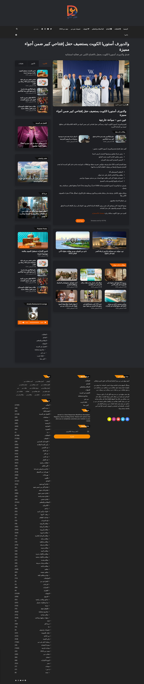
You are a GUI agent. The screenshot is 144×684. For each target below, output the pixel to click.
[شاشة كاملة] (20, 322)
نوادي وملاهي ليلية (43, 575)
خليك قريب (40, 356)
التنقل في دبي (44, 581)
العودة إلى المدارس (42, 441)
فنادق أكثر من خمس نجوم (40, 487)
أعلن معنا (42, 359)
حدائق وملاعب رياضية (42, 599)
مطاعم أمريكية (44, 526)
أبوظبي (48, 381)
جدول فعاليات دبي (34, 388)
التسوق (46, 596)
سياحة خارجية (46, 648)
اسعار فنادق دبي (23, 384)
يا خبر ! (126, 35)
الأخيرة (45, 63)
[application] (33, 316)
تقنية (48, 621)
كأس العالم (45, 466)
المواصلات (47, 578)
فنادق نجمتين (44, 499)
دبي (18, 388)
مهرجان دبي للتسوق (42, 472)
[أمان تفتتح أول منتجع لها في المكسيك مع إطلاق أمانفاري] (66, 275)
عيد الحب (45, 457)
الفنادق (108, 29)
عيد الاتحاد (45, 450)
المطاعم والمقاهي (97, 29)
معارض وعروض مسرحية (41, 469)
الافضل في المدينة (41, 346)
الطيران (46, 590)
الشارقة (47, 426)
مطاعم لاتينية (44, 551)
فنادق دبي (37, 394)
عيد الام (46, 453)
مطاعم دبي (29, 394)
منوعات (47, 666)
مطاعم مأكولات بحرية (42, 554)
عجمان (48, 657)
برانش (46, 508)
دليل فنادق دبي (46, 391)
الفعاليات (117, 29)
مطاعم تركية (44, 539)
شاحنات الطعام (44, 517)
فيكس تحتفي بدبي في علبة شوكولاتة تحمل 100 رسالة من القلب (27, 81)
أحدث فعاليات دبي (28, 381)
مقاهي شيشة (44, 572)
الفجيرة (48, 429)
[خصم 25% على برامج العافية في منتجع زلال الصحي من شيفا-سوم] (91, 296)
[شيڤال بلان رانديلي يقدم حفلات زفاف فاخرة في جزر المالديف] (91, 275)
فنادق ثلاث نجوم (43, 490)
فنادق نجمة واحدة (43, 496)
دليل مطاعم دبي (36, 391)
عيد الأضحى (45, 447)
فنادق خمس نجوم (43, 493)
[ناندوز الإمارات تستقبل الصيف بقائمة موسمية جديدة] (42, 73)
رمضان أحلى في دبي (44, 642)
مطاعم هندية (44, 560)
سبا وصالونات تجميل (42, 602)
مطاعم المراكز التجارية (41, 536)
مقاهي (46, 569)
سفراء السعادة (45, 645)
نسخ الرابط (80, 220)
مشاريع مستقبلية (39, 349)
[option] (33, 137)
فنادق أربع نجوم (43, 484)
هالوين (46, 478)
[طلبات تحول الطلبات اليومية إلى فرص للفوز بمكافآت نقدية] (42, 109)
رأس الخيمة (46, 639)
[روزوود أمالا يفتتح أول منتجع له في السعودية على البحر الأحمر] (115, 275)
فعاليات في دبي (46, 394)
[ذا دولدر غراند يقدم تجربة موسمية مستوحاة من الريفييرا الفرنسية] (84, 139)
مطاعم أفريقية (44, 523)
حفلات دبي (24, 388)
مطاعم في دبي (20, 394)
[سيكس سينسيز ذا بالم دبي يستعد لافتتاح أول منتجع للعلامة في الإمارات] (115, 296)
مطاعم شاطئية (44, 542)
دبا (47, 432)
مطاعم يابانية (44, 566)
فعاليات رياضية (44, 463)
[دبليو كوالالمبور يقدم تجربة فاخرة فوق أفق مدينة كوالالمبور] (120, 139)
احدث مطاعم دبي (34, 384)
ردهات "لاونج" (44, 514)
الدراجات (45, 584)
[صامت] (23, 322)
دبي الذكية (47, 636)
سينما (46, 605)
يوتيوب (46, 420)
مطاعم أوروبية (44, 529)
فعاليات (27, 391)
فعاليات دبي (20, 391)
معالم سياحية (44, 615)
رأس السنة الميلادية (42, 444)
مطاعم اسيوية (44, 532)
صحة (46, 672)
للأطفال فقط (44, 608)
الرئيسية (125, 29)
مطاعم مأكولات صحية (42, 557)
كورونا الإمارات (45, 660)
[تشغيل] (45, 322)
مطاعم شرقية (44, 545)
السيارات (45, 587)
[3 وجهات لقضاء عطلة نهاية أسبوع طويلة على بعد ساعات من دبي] (66, 296)
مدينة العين (45, 408)
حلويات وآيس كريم (42, 511)
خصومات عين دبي (75, 29)
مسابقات (45, 417)
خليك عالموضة (45, 633)
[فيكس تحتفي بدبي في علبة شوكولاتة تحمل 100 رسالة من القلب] (42, 82)
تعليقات (21, 63)
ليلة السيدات (44, 520)
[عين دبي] (72, 13)
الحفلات (46, 438)
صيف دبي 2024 (63, 29)
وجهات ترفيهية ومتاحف (41, 618)
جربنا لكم (47, 624)
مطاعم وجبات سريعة (42, 563)
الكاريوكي (45, 505)
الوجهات (85, 29)
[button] (33, 316)
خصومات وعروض (45, 630)
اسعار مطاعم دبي (45, 388)
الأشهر (33, 63)
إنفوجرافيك (46, 411)
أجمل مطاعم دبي (39, 381)
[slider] (34, 322)
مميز (48, 663)
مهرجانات (45, 475)
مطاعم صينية (44, 548)
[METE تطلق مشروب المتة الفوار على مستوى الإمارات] (42, 100)
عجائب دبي (46, 654)
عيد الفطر (45, 460)
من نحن (43, 353)
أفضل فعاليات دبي (45, 384)
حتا (49, 627)
